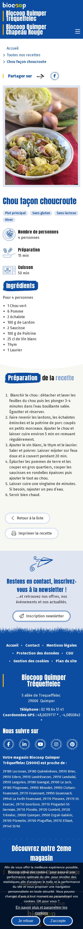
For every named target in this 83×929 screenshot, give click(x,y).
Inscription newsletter (45, 616)
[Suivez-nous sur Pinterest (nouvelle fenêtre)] (72, 744)
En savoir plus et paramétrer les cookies (41, 909)
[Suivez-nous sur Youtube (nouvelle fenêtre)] (40, 744)
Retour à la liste (30, 518)
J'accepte (58, 921)
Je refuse (25, 921)
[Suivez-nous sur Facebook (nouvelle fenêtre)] (8, 744)
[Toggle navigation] (77, 33)
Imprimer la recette (35, 533)
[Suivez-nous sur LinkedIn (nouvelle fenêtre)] (24, 744)
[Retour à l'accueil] (21, 5)
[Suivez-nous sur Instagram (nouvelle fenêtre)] (56, 744)
